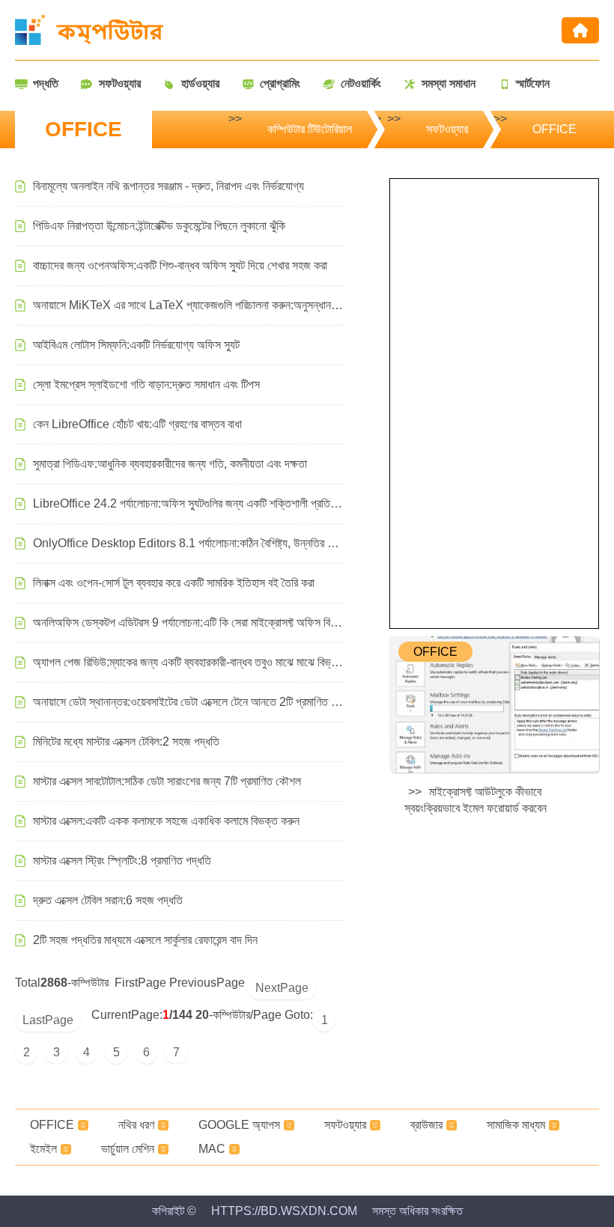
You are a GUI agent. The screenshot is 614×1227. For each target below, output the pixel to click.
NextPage (281, 987)
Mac (211, 1148)
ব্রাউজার (426, 1124)
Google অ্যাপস (239, 1124)
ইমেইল (43, 1148)
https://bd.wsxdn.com (284, 1211)
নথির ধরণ (136, 1124)
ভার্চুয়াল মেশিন (127, 1148)
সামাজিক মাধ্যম (516, 1124)
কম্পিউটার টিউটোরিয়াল (309, 129)
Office (554, 129)
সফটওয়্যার (447, 129)
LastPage (47, 1020)
